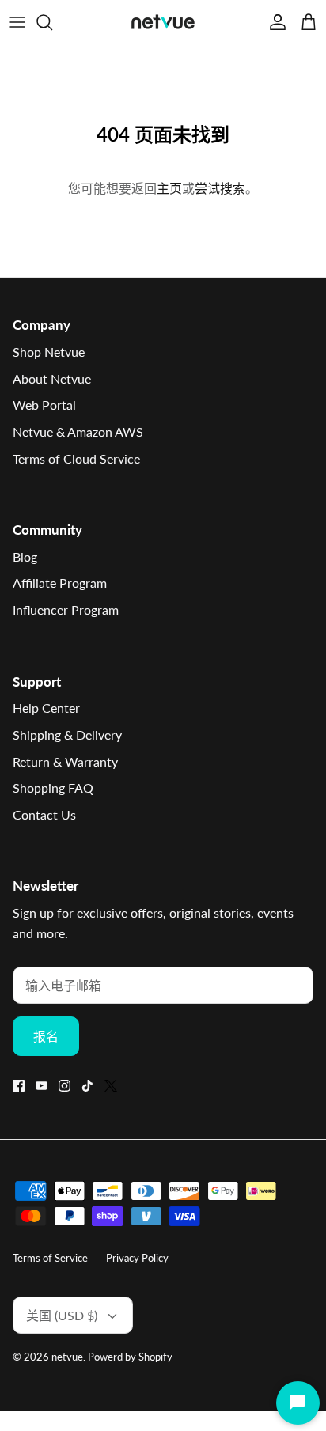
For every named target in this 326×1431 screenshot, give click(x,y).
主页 (169, 187)
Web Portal (44, 404)
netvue (67, 1356)
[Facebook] (19, 1086)
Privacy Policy (137, 1257)
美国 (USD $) (61, 1315)
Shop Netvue (49, 351)
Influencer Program (66, 609)
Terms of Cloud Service (76, 458)
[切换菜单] (17, 22)
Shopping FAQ (53, 787)
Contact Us (44, 814)
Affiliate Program (60, 582)
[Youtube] (41, 1086)
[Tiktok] (87, 1086)
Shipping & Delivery (67, 734)
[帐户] (273, 22)
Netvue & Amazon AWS (78, 431)
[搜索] (52, 22)
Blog (25, 556)
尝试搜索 (220, 187)
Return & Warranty (65, 761)
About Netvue (52, 378)
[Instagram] (64, 1086)
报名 (46, 1035)
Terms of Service (50, 1257)
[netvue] (163, 22)
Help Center (46, 707)
